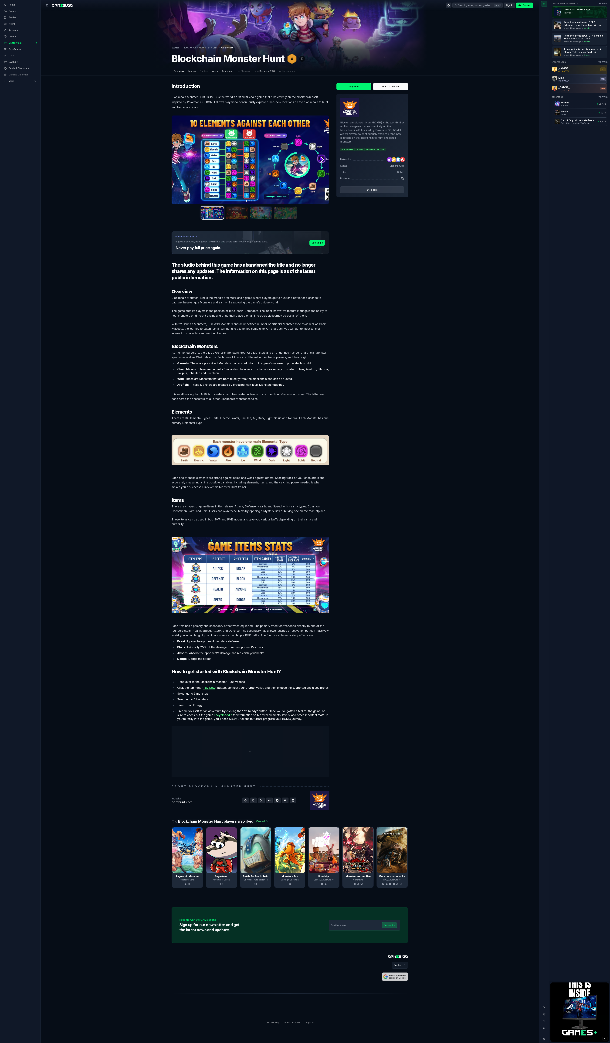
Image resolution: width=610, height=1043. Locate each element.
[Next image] (321, 159)
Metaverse (429, 880)
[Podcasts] (544, 1028)
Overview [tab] (178, 71)
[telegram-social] (293, 800)
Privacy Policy (272, 1022)
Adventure (218, 880)
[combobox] (448, 5)
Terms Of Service (292, 1022)
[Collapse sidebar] (47, 5)
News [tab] (214, 71)
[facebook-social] (277, 800)
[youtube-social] (285, 800)
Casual (227, 880)
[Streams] (544, 1021)
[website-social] (245, 800)
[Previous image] (178, 159)
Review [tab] (192, 71)
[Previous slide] (172, 857)
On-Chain (248, 880)
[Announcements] (544, 1007)
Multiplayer (464, 880)
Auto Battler (259, 880)
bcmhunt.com (182, 802)
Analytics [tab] (227, 71)
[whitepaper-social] (253, 800)
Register (310, 1022)
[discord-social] (269, 800)
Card (192, 880)
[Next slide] (407, 857)
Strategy (184, 880)
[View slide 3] (261, 213)
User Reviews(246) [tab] (264, 71)
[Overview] (544, 4)
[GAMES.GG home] (62, 5)
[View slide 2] (237, 213)
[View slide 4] (285, 213)
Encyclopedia (223, 715)
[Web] (402, 179)
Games (176, 47)
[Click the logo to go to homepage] (398, 956)
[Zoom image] (250, 160)
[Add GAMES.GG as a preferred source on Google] (395, 976)
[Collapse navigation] (544, 1039)
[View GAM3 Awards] (400, 56)
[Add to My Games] (302, 59)
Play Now (209, 687)
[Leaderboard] (544, 1014)
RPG (385, 880)
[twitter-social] (261, 800)
